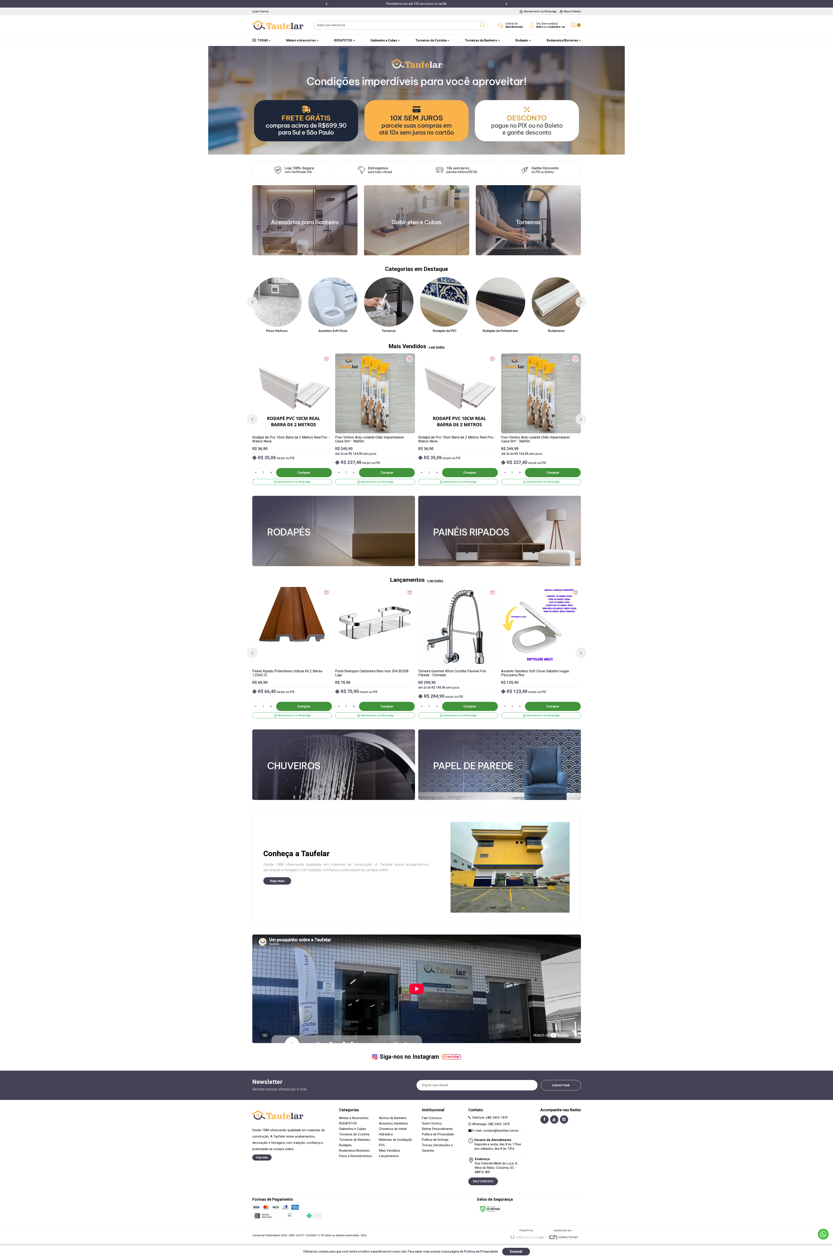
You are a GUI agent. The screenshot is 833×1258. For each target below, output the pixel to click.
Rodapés (345, 1145)
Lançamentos (389, 1156)
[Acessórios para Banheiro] (304, 220)
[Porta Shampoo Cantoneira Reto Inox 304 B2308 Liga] (375, 653)
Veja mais (277, 881)
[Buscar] (482, 25)
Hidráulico (386, 1134)
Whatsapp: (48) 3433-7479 (490, 1124)
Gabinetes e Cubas (352, 1129)
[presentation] (326, 4)
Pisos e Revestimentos (355, 1156)
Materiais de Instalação (395, 1140)
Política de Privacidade (438, 1134)
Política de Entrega (435, 1140)
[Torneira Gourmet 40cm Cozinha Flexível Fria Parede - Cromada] (458, 653)
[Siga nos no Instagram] (564, 1119)
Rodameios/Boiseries (354, 1150)
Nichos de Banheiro (393, 1118)
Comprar (303, 472)
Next (620, 100)
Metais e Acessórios (354, 1118)
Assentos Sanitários (393, 1123)
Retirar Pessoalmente (437, 1129)
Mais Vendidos (389, 1150)
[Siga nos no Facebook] (544, 1119)
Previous (212, 100)
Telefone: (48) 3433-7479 (489, 1118)
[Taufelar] (277, 25)
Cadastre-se (556, 26)
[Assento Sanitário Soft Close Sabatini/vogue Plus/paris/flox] (541, 653)
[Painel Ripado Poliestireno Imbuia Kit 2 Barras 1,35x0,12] (292, 653)
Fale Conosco (432, 1118)
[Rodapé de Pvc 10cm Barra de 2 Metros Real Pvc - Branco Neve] (292, 419)
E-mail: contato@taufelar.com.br (495, 1131)
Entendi (516, 1252)
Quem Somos (432, 1123)
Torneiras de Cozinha (354, 1134)
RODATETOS (348, 1123)
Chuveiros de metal (393, 1129)
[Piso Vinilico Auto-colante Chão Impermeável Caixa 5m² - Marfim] (375, 419)
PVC (382, 1145)
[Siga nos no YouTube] (554, 1119)
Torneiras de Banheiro (354, 1140)
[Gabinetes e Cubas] (416, 220)
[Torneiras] (528, 220)
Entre (539, 26)
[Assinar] (561, 1085)
